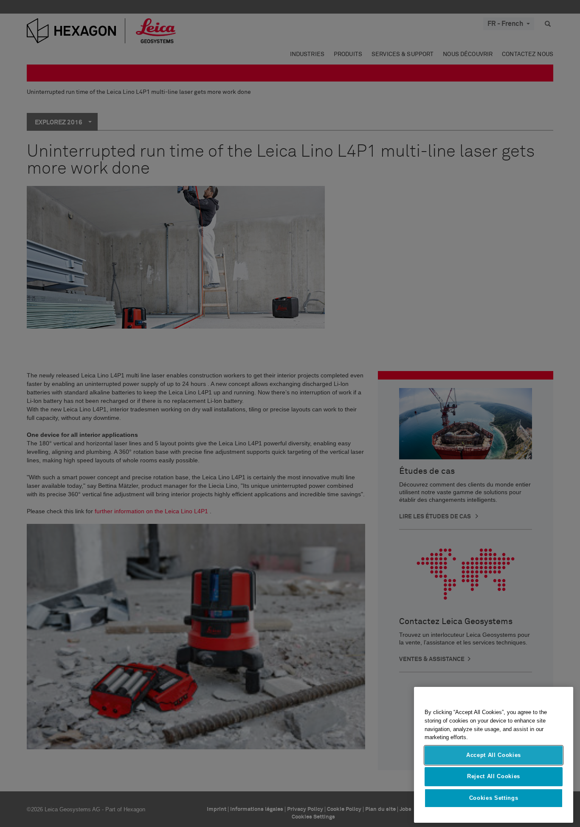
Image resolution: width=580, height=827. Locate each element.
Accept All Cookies (493, 755)
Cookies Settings (493, 798)
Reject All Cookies (493, 776)
